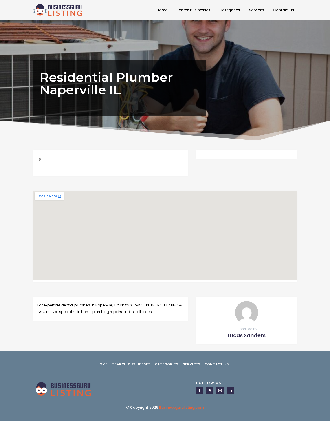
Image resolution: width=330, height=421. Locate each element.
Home (162, 10)
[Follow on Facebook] (199, 390)
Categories (229, 10)
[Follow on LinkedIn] (230, 390)
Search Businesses (193, 10)
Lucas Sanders (246, 335)
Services (256, 10)
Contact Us (283, 10)
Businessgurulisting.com (181, 407)
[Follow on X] (209, 390)
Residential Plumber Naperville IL (106, 83)
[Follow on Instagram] (220, 390)
